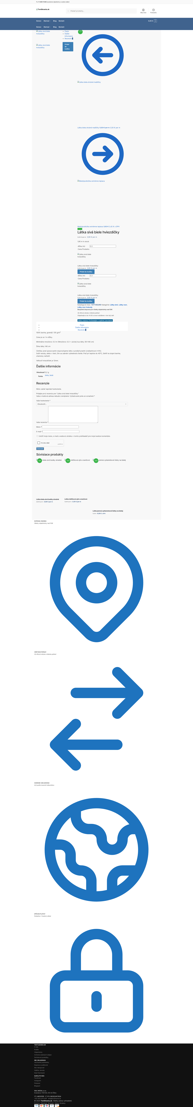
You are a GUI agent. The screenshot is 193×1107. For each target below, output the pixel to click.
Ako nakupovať (39, 1067)
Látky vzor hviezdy (85, 307)
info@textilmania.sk (54, 1098)
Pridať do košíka (67, 46)
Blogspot (37, 1086)
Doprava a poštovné (41, 1065)
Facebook (37, 1078)
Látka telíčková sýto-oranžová (76, 499)
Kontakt (51, 1103)
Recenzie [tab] (82, 330)
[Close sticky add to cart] (78, 252)
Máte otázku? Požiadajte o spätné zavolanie (95, 320)
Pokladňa (153, 12)
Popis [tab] (82, 325)
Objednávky (38, 1052)
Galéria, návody (39, 1070)
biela (47, 375)
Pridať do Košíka (109, 518)
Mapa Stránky (60, 1103)
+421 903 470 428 (40, 1098)
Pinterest (37, 1083)
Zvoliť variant (48, 506)
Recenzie (69, 39)
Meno (39, 427)
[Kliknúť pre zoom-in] (44, 36)
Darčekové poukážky (41, 1057)
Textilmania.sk (46, 1101)
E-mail (39, 432)
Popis (67, 31)
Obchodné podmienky (41, 1062)
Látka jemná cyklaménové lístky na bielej (108, 511)
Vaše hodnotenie (43, 401)
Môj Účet (143, 12)
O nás (36, 1047)
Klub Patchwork (39, 1073)
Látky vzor (123, 305)
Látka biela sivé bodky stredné (47, 499)
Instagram (37, 1080)
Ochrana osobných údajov (43, 1055)
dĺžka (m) (81, 246)
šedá (51, 375)
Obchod (44, 1103)
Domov (37, 1103)
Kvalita (36, 1049)
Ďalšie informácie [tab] (82, 327)
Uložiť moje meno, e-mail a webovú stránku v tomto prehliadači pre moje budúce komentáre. (74, 436)
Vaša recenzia (42, 422)
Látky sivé (114, 305)
